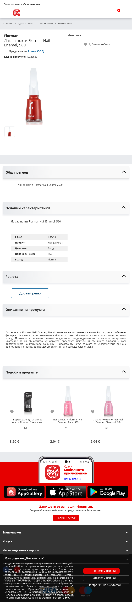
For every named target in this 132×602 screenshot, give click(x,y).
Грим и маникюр (46, 24)
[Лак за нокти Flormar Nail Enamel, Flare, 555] (68, 399)
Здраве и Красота (26, 23)
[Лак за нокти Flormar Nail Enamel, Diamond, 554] (108, 399)
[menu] (7, 12)
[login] (124, 12)
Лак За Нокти (55, 242)
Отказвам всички (104, 578)
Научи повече (72, 479)
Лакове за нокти (65, 24)
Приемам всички (104, 571)
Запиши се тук (66, 518)
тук (67, 597)
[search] (107, 12)
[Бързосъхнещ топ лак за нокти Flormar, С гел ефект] (27, 399)
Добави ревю (30, 293)
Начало (9, 24)
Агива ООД (36, 51)
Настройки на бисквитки (104, 585)
